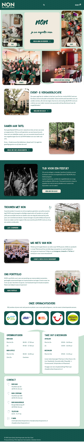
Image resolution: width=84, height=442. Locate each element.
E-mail (14, 418)
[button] (44, 5)
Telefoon (15, 411)
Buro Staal (30, 437)
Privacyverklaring (8, 440)
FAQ (15, 440)
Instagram (57, 251)
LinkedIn (64, 251)
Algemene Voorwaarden (24, 440)
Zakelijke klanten (36, 440)
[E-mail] (9, 419)
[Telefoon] (9, 412)
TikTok (70, 251)
